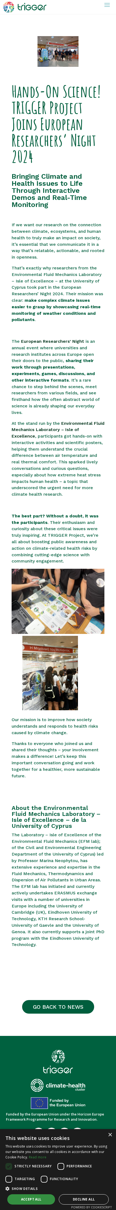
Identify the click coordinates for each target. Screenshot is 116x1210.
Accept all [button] (31, 1199)
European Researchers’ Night (53, 341)
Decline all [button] (84, 1199)
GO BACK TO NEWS (58, 1007)
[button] (58, 1189)
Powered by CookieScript (91, 1207)
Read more (38, 1157)
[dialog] (58, 1169)
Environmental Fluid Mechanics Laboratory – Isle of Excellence (58, 430)
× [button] (110, 1135)
